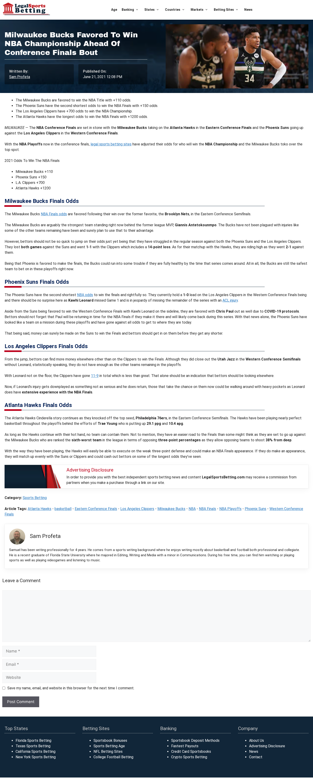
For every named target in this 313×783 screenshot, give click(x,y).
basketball (63, 509)
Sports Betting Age (109, 746)
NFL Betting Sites (108, 751)
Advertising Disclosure (267, 746)
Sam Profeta (19, 77)
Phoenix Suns (255, 509)
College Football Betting (113, 757)
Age (114, 9)
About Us (256, 740)
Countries (172, 9)
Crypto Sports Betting (189, 757)
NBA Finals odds (54, 214)
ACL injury (230, 300)
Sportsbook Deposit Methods (195, 740)
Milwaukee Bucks (171, 509)
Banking (128, 9)
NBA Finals (207, 509)
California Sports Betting (35, 751)
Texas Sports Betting (33, 746)
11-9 (95, 376)
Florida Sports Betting (33, 740)
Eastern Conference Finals (96, 509)
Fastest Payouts (184, 746)
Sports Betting (35, 498)
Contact (255, 757)
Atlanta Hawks (39, 509)
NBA (192, 509)
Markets (197, 9)
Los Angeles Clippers (137, 509)
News (248, 9)
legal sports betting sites (111, 144)
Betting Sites (224, 9)
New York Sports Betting (36, 757)
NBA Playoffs (230, 509)
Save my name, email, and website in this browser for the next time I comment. (70, 688)
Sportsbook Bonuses (110, 740)
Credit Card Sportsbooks (191, 751)
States (149, 9)
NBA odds (85, 295)
